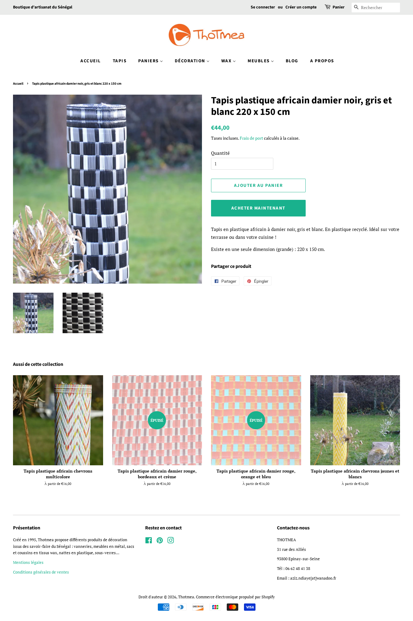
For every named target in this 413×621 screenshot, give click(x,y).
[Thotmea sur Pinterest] (159, 541)
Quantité (220, 153)
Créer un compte (301, 7)
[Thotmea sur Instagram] (170, 541)
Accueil (18, 83)
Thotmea (186, 597)
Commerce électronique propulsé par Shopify (235, 597)
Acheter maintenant (258, 208)
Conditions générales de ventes (41, 572)
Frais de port (251, 138)
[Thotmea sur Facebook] (148, 541)
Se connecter (263, 7)
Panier (339, 7)
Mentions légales (28, 562)
